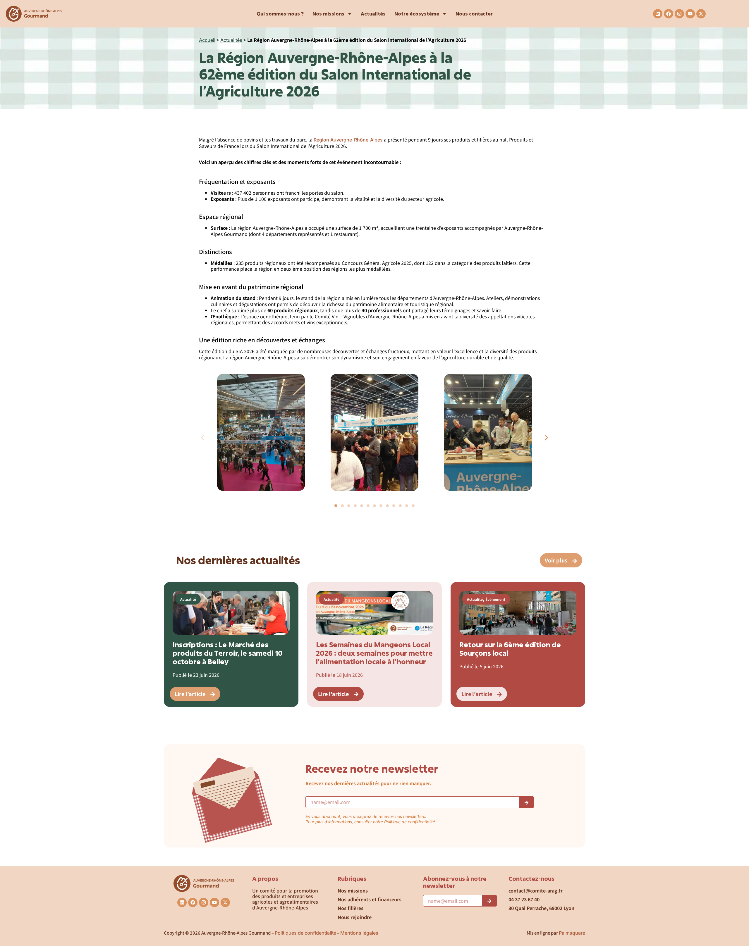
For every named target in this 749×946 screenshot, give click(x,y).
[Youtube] (690, 13)
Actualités (373, 14)
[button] (202, 437)
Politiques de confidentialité (305, 933)
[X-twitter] (701, 13)
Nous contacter (474, 14)
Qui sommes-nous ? (280, 14)
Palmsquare (572, 933)
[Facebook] (668, 13)
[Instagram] (679, 13)
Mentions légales (359, 933)
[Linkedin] (657, 13)
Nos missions (328, 14)
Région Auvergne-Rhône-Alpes (348, 140)
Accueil (207, 40)
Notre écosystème (416, 14)
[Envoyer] (526, 802)
